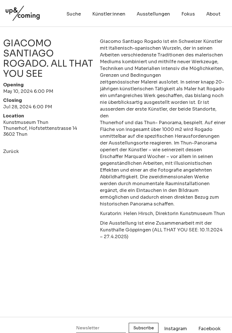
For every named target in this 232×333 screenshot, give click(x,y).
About (213, 14)
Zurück (11, 151)
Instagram (175, 329)
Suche (73, 14)
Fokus (188, 14)
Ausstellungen (153, 14)
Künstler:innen (108, 14)
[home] (23, 10)
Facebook (209, 329)
